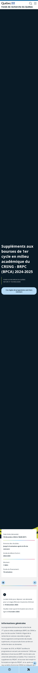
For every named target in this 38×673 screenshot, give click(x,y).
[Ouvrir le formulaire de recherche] (30, 3)
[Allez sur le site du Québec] (8, 3)
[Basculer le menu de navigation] (35, 3)
